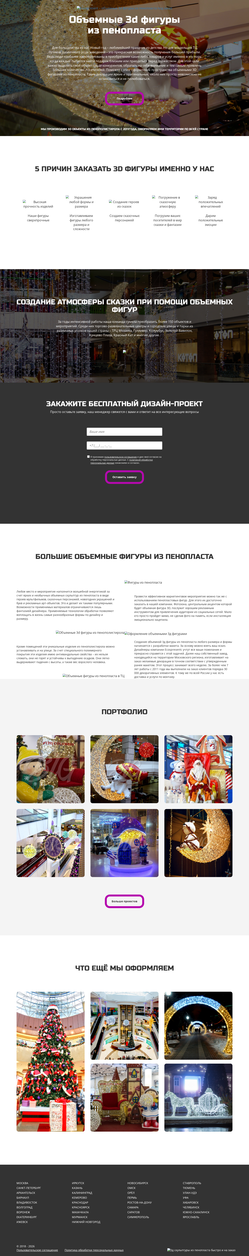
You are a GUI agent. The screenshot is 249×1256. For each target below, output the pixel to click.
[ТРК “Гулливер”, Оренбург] (124, 769)
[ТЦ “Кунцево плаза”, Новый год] (124, 843)
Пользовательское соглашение (37, 1250)
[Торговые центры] (124, 1026)
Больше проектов (124, 901)
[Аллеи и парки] (198, 1026)
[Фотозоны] (124, 1098)
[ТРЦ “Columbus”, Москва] (51, 769)
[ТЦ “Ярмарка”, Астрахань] (51, 843)
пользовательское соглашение (120, 456)
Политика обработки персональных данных (94, 1250)
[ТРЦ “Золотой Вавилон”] (198, 769)
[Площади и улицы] (198, 1098)
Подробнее (124, 98)
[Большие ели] (51, 1062)
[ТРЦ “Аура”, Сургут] (198, 843)
